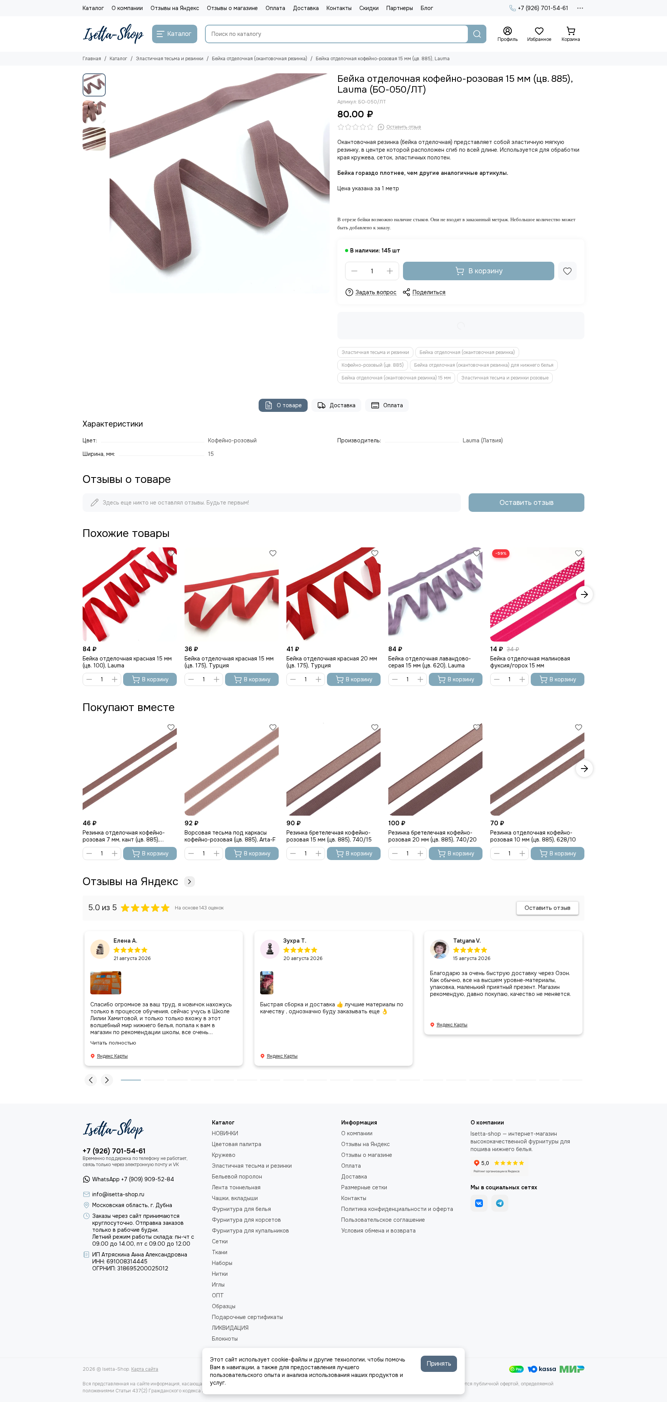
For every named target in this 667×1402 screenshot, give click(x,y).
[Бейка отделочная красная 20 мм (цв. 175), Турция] (333, 594)
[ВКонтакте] (479, 1203)
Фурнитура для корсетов (246, 1219)
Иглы (218, 1284)
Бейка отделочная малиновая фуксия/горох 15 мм (530, 662)
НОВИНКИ (225, 1133)
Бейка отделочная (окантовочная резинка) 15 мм (396, 378)
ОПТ (218, 1295)
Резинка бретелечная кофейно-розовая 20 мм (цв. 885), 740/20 (432, 836)
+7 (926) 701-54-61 (543, 8)
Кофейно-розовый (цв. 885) (373, 365)
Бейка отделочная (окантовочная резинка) (259, 59)
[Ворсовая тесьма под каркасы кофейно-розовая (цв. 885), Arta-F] (232, 768)
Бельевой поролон (237, 1176)
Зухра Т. (294, 940)
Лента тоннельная (236, 1187)
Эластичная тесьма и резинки (169, 59)
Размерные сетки (364, 1187)
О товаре (289, 405)
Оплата (275, 8)
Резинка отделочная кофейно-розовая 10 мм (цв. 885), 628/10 (533, 836)
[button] (113, 183)
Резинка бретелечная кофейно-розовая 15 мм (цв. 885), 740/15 (329, 836)
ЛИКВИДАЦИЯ (230, 1327)
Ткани (219, 1252)
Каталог (93, 8)
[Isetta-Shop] (113, 34)
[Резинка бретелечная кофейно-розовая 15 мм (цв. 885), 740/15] (333, 768)
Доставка (306, 8)
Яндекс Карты (112, 1056)
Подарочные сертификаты (247, 1317)
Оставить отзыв (526, 502)
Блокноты (225, 1338)
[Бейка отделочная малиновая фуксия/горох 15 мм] (537, 594)
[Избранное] (567, 271)
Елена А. (125, 940)
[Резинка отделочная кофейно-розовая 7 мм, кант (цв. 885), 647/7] (130, 768)
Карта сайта (144, 1369)
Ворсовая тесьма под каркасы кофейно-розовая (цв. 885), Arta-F (230, 836)
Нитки (220, 1273)
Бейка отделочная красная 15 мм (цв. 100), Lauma (127, 662)
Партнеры (399, 8)
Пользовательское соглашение (383, 1219)
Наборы (222, 1263)
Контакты (339, 8)
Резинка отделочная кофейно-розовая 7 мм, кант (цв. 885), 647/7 (124, 836)
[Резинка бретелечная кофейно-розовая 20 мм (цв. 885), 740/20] (435, 768)
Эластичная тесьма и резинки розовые (504, 378)
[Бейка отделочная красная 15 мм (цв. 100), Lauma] (130, 594)
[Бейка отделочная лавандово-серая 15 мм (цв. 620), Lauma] (435, 594)
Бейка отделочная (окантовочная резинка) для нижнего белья (484, 365)
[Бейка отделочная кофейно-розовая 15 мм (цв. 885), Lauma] (220, 183)
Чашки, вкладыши (235, 1198)
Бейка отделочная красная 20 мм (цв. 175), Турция (331, 662)
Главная (92, 59)
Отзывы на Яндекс (175, 8)
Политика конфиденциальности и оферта (397, 1209)
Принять (439, 1364)
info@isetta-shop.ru (118, 1194)
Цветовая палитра (236, 1144)
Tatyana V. (467, 940)
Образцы (223, 1306)
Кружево (223, 1154)
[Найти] (477, 34)
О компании (127, 8)
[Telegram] (499, 1203)
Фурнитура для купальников (250, 1230)
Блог (427, 8)
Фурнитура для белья (241, 1209)
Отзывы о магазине (232, 8)
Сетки (220, 1241)
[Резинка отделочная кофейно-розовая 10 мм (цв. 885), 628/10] (537, 768)
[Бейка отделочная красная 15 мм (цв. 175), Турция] (232, 594)
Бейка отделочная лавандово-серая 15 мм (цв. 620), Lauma (429, 662)
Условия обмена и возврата (378, 1230)
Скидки (369, 8)
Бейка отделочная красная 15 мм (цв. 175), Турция (229, 662)
